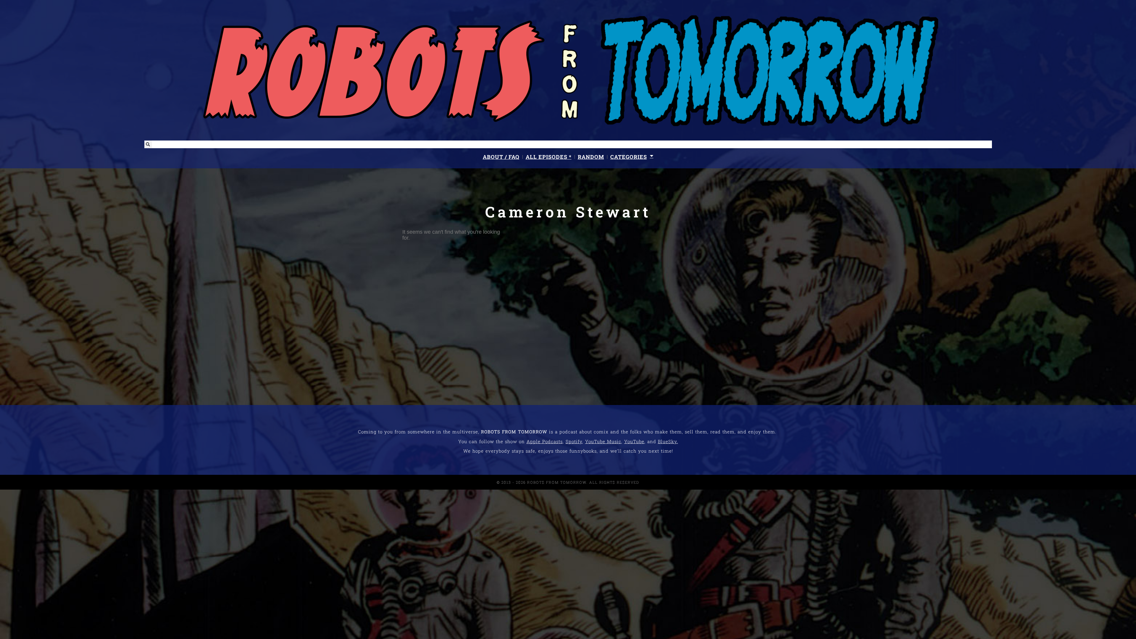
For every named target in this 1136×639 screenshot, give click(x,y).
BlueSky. (668, 441)
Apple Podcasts (545, 441)
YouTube (634, 441)
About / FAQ (501, 156)
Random (591, 156)
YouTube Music (603, 441)
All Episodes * (549, 156)
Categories (628, 156)
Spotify (574, 441)
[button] (148, 144)
